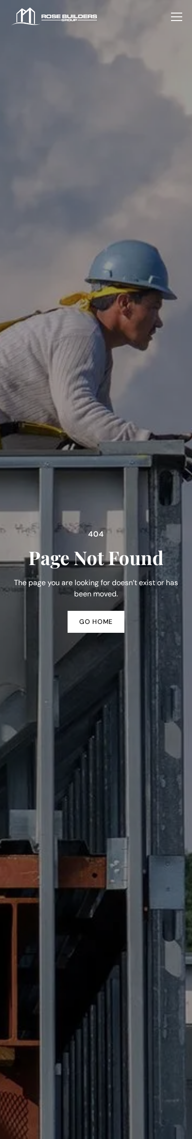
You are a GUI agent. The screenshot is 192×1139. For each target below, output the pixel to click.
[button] (176, 17)
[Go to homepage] (54, 17)
